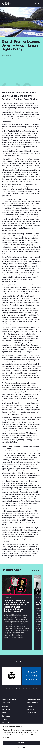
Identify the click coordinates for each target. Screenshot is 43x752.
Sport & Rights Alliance (11, 699)
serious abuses (28, 236)
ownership (18, 405)
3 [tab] (13, 688)
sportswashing (32, 412)
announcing (14, 201)
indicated (24, 327)
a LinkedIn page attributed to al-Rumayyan (19, 266)
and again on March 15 (14, 272)
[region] (21, 738)
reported (24, 124)
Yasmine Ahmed (10, 170)
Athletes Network (34, 699)
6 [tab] (23, 688)
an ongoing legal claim (17, 289)
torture (28, 247)
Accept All (21, 742)
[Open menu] (35, 3)
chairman (7, 219)
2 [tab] (9, 688)
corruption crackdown (21, 310)
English (15, 103)
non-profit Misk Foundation (17, 505)
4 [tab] (16, 688)
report (23, 343)
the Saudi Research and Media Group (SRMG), (20, 455)
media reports (12, 268)
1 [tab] (6, 688)
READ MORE (7, 645)
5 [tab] (19, 688)
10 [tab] (36, 688)
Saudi (10, 127)
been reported (28, 485)
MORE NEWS (36, 570)
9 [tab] (33, 688)
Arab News (13, 466)
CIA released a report (23, 338)
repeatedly (19, 485)
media (18, 124)
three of (32, 490)
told (21, 424)
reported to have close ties (16, 496)
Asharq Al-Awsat (26, 464)
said (26, 417)
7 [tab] (26, 688)
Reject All (21, 748)
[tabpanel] (12, 676)
